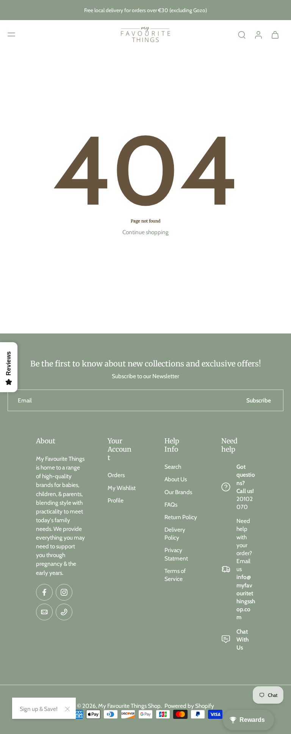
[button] (11, 34)
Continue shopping (145, 232)
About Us (175, 479)
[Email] (44, 612)
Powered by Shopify (189, 705)
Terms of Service (175, 574)
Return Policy (180, 517)
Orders (116, 475)
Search (172, 466)
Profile (116, 500)
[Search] (241, 34)
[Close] (67, 709)
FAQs (170, 504)
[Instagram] (64, 592)
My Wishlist (122, 487)
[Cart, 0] (275, 34)
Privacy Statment (176, 554)
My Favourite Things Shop (129, 705)
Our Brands (178, 492)
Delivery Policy (174, 533)
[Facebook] (44, 592)
